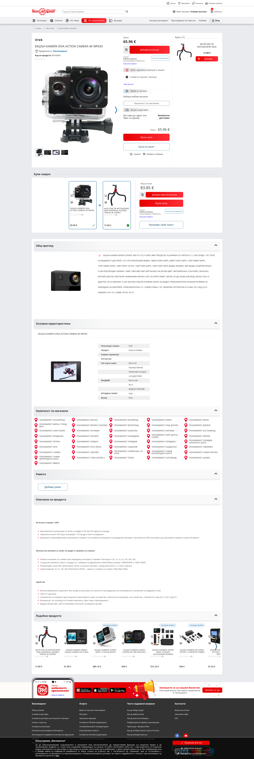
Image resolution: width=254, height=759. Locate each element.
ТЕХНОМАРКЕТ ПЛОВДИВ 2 (164, 441)
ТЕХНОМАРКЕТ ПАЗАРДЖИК (126, 436)
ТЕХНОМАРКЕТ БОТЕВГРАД (126, 420)
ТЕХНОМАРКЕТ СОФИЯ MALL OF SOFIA (128, 452)
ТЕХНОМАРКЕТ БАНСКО (87, 420)
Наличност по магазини (146, 103)
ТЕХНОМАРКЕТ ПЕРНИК (199, 436)
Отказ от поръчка (39, 722)
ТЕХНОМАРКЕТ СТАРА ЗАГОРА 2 (91, 457)
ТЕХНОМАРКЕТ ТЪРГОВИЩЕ (164, 457)
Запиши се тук (212, 690)
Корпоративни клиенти (89, 731)
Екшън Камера (135, 350)
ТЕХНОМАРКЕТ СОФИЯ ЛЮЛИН (203, 452)
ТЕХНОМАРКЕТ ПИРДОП (87, 441)
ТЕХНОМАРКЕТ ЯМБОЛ (49, 463)
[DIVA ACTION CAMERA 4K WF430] (82, 194)
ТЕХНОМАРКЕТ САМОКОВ (125, 447)
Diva (131, 397)
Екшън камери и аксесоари (67, 28)
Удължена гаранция (87, 718)
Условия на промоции (41, 727)
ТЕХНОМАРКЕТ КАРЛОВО (163, 430)
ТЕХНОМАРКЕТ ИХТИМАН (88, 430)
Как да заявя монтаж (135, 714)
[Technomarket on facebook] (177, 736)
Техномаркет (60, 51)
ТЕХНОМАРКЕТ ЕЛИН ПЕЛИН (52, 430)
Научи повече (57, 695)
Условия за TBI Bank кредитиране (93, 722)
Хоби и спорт (50, 28)
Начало (38, 28)
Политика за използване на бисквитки (47, 731)
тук (57, 755)
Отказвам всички (193, 748)
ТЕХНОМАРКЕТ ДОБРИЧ (200, 425)
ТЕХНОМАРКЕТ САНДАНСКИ (164, 447)
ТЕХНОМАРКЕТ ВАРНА (199, 420)
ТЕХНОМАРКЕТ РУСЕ (48, 447)
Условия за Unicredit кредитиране (93, 735)
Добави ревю (53, 487)
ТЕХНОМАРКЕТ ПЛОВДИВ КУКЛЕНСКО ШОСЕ (200, 441)
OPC (176, 718)
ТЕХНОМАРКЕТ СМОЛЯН (88, 452)
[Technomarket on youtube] (185, 736)
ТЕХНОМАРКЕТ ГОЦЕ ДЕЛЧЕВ (165, 425)
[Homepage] (44, 11)
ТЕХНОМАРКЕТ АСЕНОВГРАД (52, 420)
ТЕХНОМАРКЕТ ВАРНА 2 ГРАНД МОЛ (53, 425)
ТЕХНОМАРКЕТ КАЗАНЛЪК (126, 430)
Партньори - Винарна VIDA (138, 727)
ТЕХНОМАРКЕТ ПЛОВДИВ (125, 441)
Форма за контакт (182, 710)
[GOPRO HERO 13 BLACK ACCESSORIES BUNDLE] (163, 635)
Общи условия (38, 710)
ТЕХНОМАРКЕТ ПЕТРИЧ (49, 441)
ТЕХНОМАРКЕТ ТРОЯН (124, 457)
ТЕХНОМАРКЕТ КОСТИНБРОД (202, 430)
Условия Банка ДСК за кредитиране (93, 727)
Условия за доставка (40, 714)
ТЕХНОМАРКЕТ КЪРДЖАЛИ (51, 436)
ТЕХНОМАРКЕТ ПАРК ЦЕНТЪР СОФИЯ (165, 436)
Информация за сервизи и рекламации (143, 722)
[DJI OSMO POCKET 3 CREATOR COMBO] (192, 635)
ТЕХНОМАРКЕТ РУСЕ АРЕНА (89, 447)
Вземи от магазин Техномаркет (92, 710)
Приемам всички (193, 742)
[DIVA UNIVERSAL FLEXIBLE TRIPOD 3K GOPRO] (117, 194)
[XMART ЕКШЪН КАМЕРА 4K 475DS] (76, 635)
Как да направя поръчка (137, 735)
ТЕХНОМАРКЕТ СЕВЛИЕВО (201, 447)
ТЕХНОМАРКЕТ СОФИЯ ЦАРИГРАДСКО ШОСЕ (49, 458)
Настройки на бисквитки (193, 753)
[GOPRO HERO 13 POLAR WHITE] (105, 635)
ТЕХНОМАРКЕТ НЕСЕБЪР (88, 436)
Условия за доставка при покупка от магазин (50, 718)
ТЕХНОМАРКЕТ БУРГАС (162, 420)
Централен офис (181, 714)
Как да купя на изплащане (138, 718)
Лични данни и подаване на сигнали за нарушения (53, 735)
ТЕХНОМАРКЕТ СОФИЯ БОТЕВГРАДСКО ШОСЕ (162, 452)
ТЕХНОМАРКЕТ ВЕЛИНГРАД (126, 425)
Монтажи (83, 714)
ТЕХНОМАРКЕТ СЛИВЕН (49, 452)
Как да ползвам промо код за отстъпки (143, 731)
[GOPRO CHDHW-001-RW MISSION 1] (134, 635)
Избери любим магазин (135, 96)
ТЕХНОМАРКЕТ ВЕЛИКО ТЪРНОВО (92, 425)
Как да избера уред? (135, 710)
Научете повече (130, 63)
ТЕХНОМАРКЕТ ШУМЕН (199, 457)
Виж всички (128, 84)
